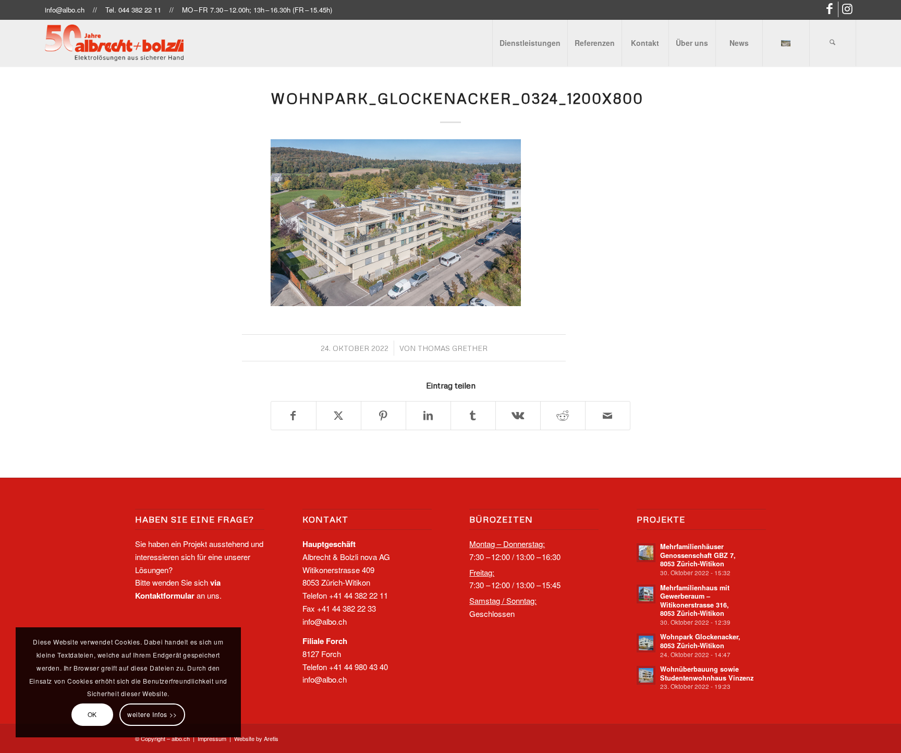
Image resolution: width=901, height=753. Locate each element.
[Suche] (832, 42)
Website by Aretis (256, 738)
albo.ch (181, 738)
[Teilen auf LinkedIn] (428, 416)
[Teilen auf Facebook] (293, 416)
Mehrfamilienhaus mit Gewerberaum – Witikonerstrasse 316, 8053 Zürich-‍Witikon (694, 600)
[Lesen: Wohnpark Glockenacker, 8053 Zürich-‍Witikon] (646, 643)
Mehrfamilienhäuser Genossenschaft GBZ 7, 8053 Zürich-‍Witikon (698, 555)
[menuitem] (529, 42)
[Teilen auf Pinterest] (383, 416)
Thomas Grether (453, 348)
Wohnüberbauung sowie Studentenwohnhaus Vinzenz (706, 673)
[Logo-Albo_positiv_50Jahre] (114, 42)
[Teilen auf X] (338, 416)
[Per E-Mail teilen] (608, 416)
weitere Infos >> (152, 714)
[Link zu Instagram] (848, 9)
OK (92, 714)
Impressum (212, 738)
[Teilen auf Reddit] (563, 416)
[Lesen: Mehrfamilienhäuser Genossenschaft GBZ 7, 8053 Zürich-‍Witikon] (646, 552)
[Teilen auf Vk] (518, 416)
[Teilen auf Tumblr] (473, 416)
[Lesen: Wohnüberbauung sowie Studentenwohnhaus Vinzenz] (646, 675)
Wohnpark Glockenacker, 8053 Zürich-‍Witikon (700, 641)
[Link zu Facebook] (830, 9)
